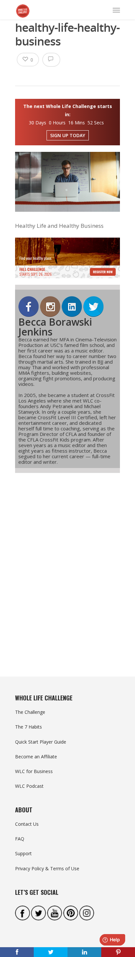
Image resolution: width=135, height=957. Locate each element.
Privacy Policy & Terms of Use (47, 868)
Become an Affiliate (36, 756)
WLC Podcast (29, 786)
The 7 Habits (28, 727)
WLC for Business (34, 771)
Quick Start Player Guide (40, 742)
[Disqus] (67, 563)
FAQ (19, 839)
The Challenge (30, 712)
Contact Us (27, 824)
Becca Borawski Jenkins (55, 326)
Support (23, 853)
